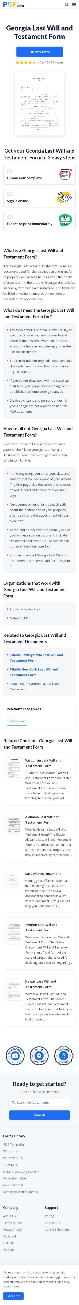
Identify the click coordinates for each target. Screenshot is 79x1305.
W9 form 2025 (13, 1158)
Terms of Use (12, 1223)
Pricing (49, 1216)
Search (39, 1115)
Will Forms (16, 721)
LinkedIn (9, 1243)
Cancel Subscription (58, 1230)
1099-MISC (10, 1165)
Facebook (10, 1236)
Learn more (11, 1286)
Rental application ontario (20, 1192)
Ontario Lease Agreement (21, 1172)
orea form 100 (13, 1185)
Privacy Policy (12, 1230)
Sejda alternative (14, 1178)
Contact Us (52, 1223)
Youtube (9, 1250)
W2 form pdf (11, 1151)
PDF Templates (13, 1144)
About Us (9, 1216)
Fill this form (39, 52)
